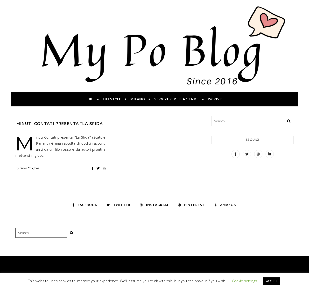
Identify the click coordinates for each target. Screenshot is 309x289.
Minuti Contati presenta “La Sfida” (60, 123)
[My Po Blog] (154, 46)
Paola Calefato (29, 168)
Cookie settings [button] (244, 280)
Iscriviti (216, 99)
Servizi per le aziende (176, 99)
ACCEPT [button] (271, 281)
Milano (137, 99)
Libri (89, 99)
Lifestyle (112, 99)
